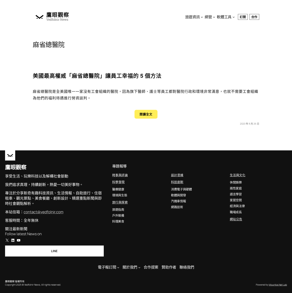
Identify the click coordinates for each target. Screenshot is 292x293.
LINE (54, 251)
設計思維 (177, 175)
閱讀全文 (148, 115)
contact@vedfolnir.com (43, 211)
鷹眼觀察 (57, 14)
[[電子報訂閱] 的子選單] (118, 267)
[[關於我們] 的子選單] (139, 267)
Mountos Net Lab (278, 284)
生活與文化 (238, 175)
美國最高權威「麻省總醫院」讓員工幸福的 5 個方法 (97, 75)
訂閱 (243, 17)
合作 (254, 17)
